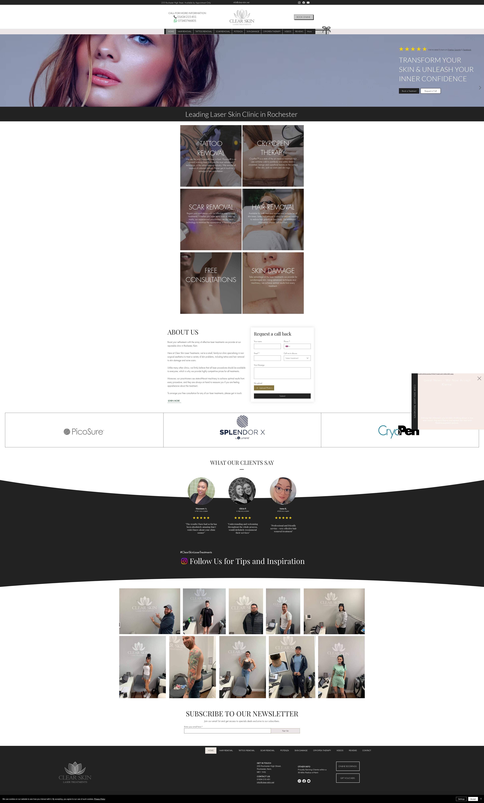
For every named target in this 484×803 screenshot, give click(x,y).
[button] (479, 378)
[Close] (480, 799)
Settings (461, 799)
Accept (473, 799)
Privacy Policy (99, 799)
